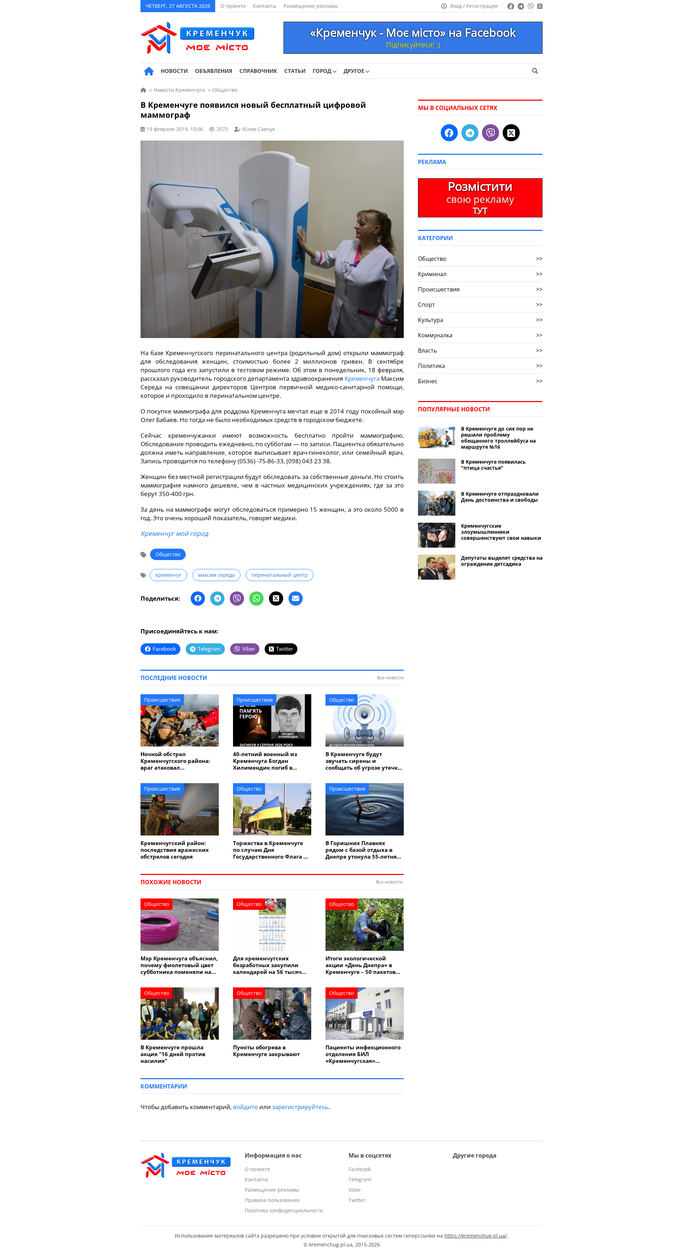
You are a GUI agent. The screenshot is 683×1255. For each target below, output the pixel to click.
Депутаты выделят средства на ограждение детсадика (501, 561)
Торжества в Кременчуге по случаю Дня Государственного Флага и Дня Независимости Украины (270, 850)
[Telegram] (217, 598)
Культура (480, 320)
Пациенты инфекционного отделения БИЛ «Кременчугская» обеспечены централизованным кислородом (363, 1054)
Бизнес (480, 381)
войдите (245, 1107)
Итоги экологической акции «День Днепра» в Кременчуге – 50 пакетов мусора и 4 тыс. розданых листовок (361, 965)
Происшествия (162, 699)
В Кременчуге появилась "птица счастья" (493, 465)
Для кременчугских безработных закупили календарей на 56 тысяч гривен (267, 965)
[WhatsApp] (256, 598)
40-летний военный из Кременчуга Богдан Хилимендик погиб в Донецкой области (265, 761)
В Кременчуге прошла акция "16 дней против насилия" (173, 1054)
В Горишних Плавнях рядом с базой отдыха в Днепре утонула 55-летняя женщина (362, 850)
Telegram (360, 1179)
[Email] (295, 598)
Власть (480, 350)
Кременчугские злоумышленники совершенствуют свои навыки (501, 532)
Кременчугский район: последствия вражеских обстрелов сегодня (175, 850)
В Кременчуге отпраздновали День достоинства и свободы (500, 497)
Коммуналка (480, 335)
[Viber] (237, 598)
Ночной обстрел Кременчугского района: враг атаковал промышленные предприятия (175, 761)
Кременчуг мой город (174, 533)
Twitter (357, 1200)
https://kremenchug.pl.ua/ (475, 1235)
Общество (167, 554)
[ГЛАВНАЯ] (149, 71)
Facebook (360, 1169)
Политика (480, 366)
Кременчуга (362, 378)
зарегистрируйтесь (300, 1107)
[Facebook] (198, 598)
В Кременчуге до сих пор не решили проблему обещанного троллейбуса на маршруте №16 (498, 438)
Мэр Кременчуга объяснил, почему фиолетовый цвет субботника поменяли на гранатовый (179, 965)
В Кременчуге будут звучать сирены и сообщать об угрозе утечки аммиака (363, 761)
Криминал (480, 274)
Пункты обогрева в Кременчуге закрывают (266, 1051)
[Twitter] (276, 598)
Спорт (480, 305)
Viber (355, 1189)
